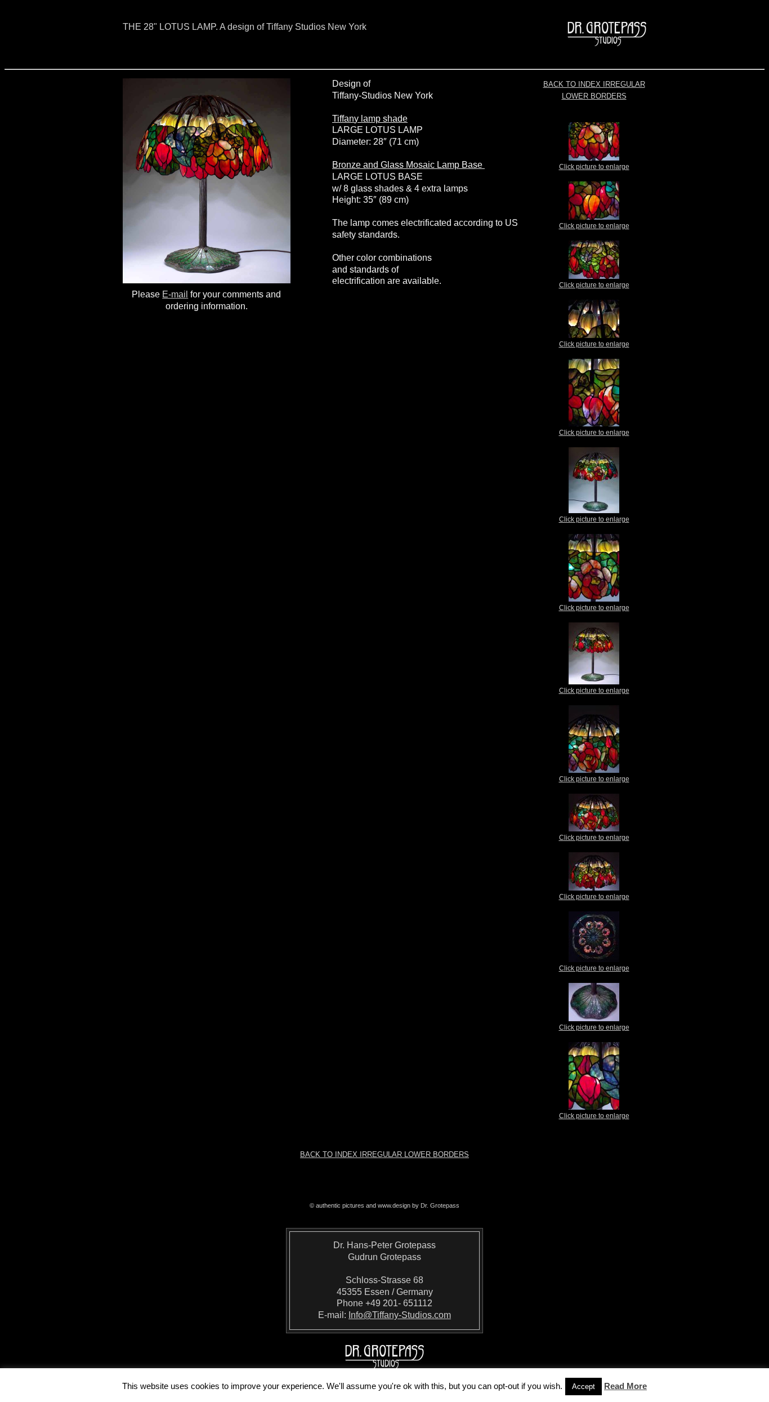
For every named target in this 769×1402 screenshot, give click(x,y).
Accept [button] (583, 1386)
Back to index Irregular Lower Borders (384, 1154)
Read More (625, 1386)
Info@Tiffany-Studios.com (399, 1315)
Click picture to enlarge (594, 167)
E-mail (175, 294)
